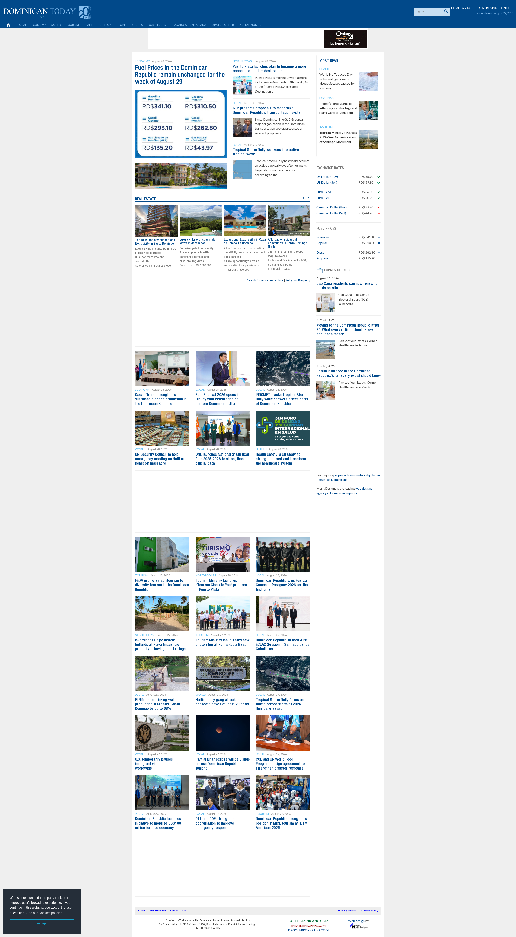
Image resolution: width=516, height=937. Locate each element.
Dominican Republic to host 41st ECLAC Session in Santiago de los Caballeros (282, 645)
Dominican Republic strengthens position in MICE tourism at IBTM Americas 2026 (281, 823)
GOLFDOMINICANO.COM (308, 921)
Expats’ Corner (222, 25)
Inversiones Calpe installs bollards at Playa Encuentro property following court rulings (160, 645)
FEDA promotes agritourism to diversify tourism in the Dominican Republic (162, 585)
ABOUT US (469, 8)
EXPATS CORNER (337, 270)
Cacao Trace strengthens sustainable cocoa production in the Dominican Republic (160, 399)
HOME (455, 8)
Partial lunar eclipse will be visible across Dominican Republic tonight (223, 764)
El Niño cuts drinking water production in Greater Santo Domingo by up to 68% (157, 704)
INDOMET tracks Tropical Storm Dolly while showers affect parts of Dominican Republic (282, 399)
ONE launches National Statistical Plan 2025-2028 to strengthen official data (222, 459)
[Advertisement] (222, 39)
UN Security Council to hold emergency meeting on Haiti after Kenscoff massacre (162, 459)
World (56, 25)
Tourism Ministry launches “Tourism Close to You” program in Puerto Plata (221, 585)
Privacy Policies (347, 910)
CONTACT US (178, 910)
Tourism (72, 25)
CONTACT (506, 8)
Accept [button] (42, 923)
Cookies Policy (369, 910)
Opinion (105, 25)
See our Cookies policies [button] (44, 913)
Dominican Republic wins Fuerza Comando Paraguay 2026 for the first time (282, 585)
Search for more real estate (265, 280)
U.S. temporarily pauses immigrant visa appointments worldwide (158, 764)
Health (89, 25)
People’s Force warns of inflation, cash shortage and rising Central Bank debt (338, 108)
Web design (356, 921)
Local (22, 25)
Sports (137, 25)
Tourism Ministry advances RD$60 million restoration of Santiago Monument (338, 137)
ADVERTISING (488, 8)
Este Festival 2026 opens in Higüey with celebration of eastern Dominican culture (217, 399)
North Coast (158, 25)
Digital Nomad (250, 25)
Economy (38, 25)
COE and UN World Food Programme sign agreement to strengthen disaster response (280, 764)
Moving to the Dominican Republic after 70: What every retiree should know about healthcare (347, 330)
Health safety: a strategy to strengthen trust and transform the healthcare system (281, 459)
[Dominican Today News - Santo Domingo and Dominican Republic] (47, 12)
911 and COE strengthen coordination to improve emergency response (215, 823)
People (122, 25)
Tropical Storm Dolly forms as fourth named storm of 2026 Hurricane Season (280, 704)
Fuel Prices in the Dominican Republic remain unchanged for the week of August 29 (180, 75)
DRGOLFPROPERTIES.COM (308, 930)
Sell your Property (298, 280)
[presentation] (303, 197)
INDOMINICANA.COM (308, 925)
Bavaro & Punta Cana (189, 25)
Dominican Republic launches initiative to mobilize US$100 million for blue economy (158, 823)
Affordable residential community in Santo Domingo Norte (287, 243)
